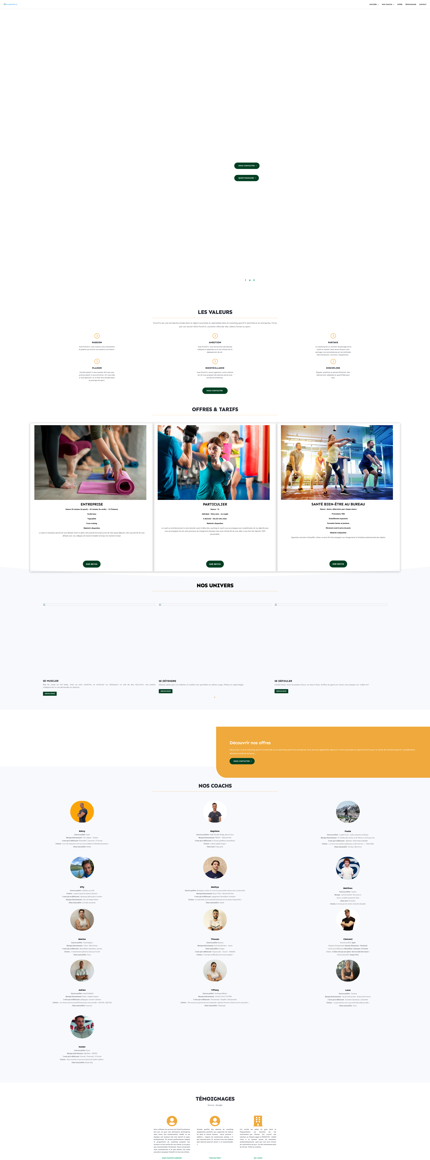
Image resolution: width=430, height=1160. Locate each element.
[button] (214, 697)
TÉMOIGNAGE (410, 4)
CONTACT (422, 4)
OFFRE (399, 4)
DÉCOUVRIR (50, 694)
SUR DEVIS (91, 564)
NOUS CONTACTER (246, 166)
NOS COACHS (387, 4)
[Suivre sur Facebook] (245, 280)
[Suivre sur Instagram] (254, 280)
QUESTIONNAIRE (246, 178)
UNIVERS (373, 4)
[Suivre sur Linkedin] (249, 280)
